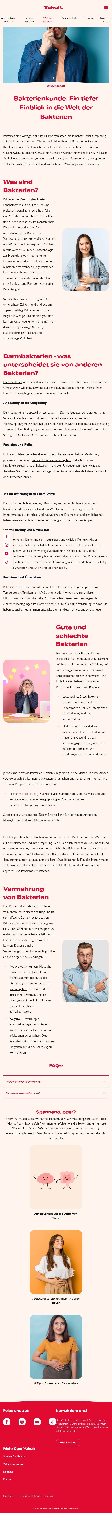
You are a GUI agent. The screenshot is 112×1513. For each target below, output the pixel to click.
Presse (7, 1479)
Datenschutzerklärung (29, 1495)
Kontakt (8, 1471)
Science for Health (14, 1456)
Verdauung (9, 239)
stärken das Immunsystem (25, 244)
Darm (38, 227)
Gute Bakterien (65, 676)
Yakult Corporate (13, 1464)
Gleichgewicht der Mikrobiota (28, 1000)
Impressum (8, 1495)
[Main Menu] (106, 7)
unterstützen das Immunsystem (51, 460)
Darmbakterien (12, 382)
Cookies (49, 1495)
